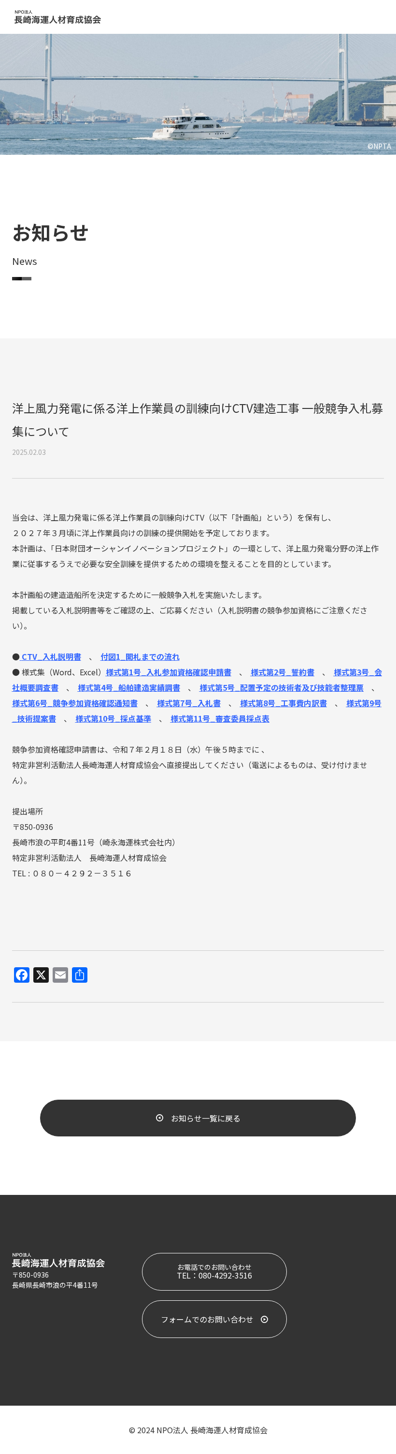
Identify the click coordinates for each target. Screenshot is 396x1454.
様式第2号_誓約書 (282, 672)
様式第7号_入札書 (189, 703)
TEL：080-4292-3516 (214, 1271)
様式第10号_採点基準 (113, 718)
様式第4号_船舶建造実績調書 (129, 687)
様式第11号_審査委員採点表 (219, 718)
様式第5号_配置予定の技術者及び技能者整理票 (281, 687)
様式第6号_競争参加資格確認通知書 (75, 703)
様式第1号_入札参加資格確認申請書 (168, 672)
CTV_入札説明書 (51, 656)
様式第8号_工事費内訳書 (283, 703)
